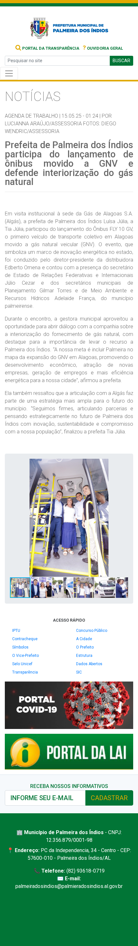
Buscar (121, 60)
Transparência (25, 672)
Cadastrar (109, 798)
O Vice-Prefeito (25, 655)
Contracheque (25, 639)
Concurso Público (91, 630)
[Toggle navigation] (9, 73)
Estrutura (84, 655)
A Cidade (84, 639)
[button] (122, 464)
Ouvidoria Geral (103, 48)
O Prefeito (85, 647)
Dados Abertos (89, 664)
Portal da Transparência (50, 48)
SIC (79, 672)
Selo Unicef (22, 664)
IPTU (16, 630)
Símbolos (20, 647)
